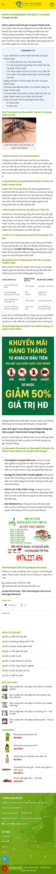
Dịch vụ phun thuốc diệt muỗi (18, 646)
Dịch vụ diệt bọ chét (13, 675)
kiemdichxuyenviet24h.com (27, 586)
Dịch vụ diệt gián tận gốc (16, 651)
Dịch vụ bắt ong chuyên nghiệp (19, 665)
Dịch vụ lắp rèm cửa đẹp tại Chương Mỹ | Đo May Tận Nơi (30, 696)
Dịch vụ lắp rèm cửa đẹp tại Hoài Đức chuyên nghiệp (30, 687)
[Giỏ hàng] (52, 5)
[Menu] (3, 4)
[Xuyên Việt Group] (28, 4)
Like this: (11, 106)
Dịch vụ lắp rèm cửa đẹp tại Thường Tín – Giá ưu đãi (30, 712)
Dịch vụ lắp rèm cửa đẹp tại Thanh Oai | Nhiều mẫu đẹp (30, 704)
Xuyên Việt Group (28, 870)
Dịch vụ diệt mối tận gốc (15, 636)
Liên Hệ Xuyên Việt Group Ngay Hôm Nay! (23, 99)
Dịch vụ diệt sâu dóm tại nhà (18, 660)
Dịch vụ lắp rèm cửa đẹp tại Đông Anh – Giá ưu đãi (31, 721)
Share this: (12, 102)
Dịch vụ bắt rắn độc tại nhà (16, 670)
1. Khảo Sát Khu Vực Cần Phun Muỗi (23, 62)
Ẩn (33, 50)
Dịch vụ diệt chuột (12, 656)
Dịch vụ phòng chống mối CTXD (19, 641)
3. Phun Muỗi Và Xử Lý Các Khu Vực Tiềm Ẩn (28, 71)
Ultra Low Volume (38, 192)
